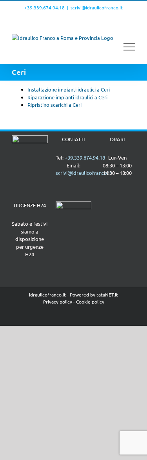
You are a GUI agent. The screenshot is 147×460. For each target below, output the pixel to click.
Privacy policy (57, 301)
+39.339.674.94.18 (44, 7)
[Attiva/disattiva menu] (129, 46)
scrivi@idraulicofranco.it (97, 7)
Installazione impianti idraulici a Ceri (68, 89)
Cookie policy (90, 301)
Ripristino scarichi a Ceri (54, 104)
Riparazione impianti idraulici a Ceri (67, 97)
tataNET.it (107, 294)
